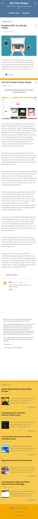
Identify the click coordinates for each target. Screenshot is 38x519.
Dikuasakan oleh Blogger (20, 508)
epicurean (22, 511)
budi (10, 282)
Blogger (16, 124)
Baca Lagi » (32, 407)
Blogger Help (20, 146)
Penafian (25, 13)
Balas (11, 289)
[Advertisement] (19, 365)
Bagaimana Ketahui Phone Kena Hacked (16, 460)
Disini (13, 164)
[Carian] (35, 4)
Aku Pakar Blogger (19, 3)
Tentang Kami (14, 13)
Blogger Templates (11, 275)
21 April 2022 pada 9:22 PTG (19, 282)
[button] (35, 25)
